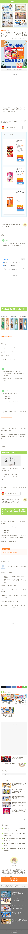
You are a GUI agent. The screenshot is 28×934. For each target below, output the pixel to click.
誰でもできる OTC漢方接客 (10, 552)
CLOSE (23, 259)
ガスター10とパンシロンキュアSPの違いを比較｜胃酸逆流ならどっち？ (15, 849)
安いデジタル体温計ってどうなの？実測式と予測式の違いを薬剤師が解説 (14, 834)
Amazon (20, 156)
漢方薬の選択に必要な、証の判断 (12, 262)
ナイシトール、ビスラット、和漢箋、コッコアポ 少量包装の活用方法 (14, 268)
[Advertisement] (14, 90)
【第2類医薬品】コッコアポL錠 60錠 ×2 (20, 193)
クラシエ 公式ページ (6, 336)
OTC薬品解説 (4, 30)
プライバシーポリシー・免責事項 (13, 930)
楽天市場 (20, 158)
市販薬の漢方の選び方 (9, 265)
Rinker (22, 145)
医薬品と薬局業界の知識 (9, 885)
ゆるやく (14, 1)
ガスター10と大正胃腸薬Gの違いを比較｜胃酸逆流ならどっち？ (14, 839)
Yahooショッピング (20, 160)
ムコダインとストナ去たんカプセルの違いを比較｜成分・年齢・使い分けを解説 (14, 829)
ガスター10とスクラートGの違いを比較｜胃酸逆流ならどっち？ (14, 844)
